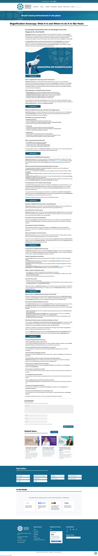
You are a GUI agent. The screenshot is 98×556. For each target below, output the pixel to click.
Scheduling (78, 6)
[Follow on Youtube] (73, 529)
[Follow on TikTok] (76, 529)
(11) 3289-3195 (46, 1)
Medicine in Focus (66, 6)
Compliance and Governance (39, 539)
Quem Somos (35, 6)
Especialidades (54, 6)
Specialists (60, 6)
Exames (41, 6)
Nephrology (33, 450)
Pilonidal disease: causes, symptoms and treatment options (65, 449)
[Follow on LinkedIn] (67, 532)
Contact (72, 6)
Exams (48, 450)
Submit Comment (69, 426)
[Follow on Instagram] (70, 529)
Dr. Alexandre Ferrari (63, 266)
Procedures (47, 6)
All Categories (54, 432)
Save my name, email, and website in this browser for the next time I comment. (38, 424)
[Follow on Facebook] (67, 529)
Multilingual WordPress (4, 555)
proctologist (58, 160)
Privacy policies (37, 538)
